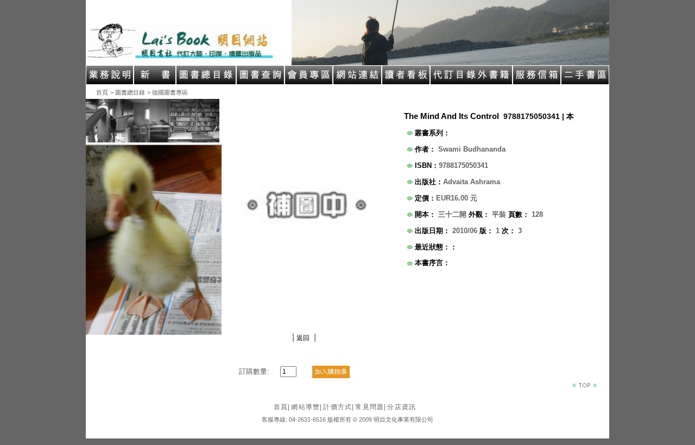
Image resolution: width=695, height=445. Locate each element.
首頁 (102, 92)
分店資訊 (401, 407)
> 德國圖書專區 (167, 92)
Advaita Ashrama (471, 182)
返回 (302, 338)
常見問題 (370, 407)
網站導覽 (306, 407)
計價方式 (338, 407)
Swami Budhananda (472, 149)
